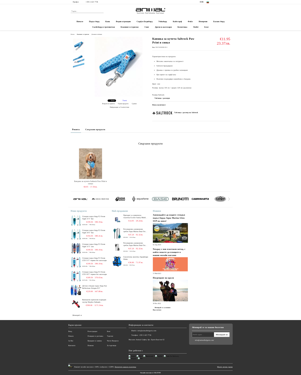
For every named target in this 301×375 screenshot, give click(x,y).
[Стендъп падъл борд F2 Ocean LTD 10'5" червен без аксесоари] (76, 276)
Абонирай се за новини (162, 307)
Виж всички (157, 310)
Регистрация (92, 331)
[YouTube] (225, 2)
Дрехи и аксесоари (163, 27)
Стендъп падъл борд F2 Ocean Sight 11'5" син (93, 245)
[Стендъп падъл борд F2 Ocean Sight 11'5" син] (76, 248)
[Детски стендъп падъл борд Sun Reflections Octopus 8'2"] (76, 290)
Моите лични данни (225, 367)
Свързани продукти (95, 129)
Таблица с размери (162, 98)
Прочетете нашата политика (125, 367)
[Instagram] (222, 2)
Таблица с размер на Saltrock (186, 112)
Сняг (147, 27)
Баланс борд (218, 21)
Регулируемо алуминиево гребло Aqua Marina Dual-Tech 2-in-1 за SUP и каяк (135, 230)
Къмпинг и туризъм (130, 27)
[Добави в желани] (228, 105)
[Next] (228, 199)
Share (113, 100)
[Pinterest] (229, 2)
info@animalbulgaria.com (146, 331)
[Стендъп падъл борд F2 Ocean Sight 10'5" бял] (76, 234)
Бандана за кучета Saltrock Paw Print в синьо (90, 182)
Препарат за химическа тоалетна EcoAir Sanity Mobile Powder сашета (135, 216)
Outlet (195, 27)
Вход (70, 331)
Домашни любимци (96, 34)
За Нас (70, 341)
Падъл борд (94, 21)
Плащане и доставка (95, 336)
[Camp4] (220, 199)
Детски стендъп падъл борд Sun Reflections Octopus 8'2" (94, 287)
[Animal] (80, 199)
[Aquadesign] (120, 199)
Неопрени (203, 21)
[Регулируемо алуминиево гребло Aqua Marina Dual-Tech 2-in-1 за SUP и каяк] (117, 233)
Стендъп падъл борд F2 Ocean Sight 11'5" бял (93, 218)
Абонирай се (77, 315)
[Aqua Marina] (100, 199)
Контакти (71, 345)
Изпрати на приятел (108, 103)
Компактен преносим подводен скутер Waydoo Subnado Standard (94, 301)
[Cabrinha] (200, 199)
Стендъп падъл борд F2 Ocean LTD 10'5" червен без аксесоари (94, 273)
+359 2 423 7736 (92, 2)
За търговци (111, 345)
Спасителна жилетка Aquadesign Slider (135, 258)
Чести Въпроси (113, 341)
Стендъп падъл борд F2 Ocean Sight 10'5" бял (93, 231)
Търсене (110, 336)
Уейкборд (162, 21)
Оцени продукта (123, 103)
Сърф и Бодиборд (144, 21)
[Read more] (170, 233)
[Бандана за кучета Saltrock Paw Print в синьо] (90, 163)
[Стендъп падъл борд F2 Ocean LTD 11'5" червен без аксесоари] (76, 262)
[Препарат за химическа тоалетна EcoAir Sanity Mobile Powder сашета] (117, 219)
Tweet (125, 100)
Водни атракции (123, 21)
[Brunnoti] (180, 199)
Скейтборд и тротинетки (103, 27)
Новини (91, 345)
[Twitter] (218, 2)
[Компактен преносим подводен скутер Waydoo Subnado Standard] (76, 304)
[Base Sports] (160, 199)
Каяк (107, 21)
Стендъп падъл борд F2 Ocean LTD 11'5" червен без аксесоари (94, 259)
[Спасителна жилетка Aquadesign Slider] (117, 261)
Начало (80, 21)
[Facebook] (215, 2)
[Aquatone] (140, 199)
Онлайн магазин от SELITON (150, 373)
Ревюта (76, 129)
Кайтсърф (177, 21)
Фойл (190, 21)
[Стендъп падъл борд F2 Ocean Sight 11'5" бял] (76, 220)
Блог (206, 27)
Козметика (182, 27)
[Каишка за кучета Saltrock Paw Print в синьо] (119, 96)
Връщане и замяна (95, 341)
